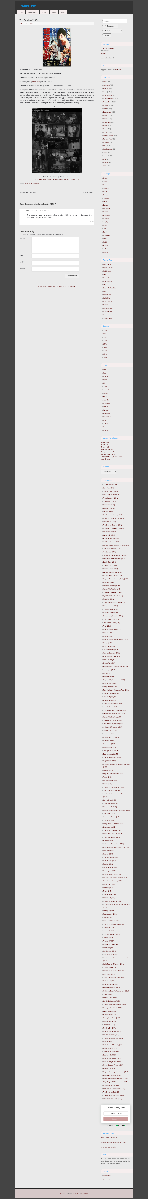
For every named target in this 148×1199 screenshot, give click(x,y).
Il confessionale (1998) (110, 780)
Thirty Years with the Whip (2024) (113, 977)
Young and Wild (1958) (110, 687)
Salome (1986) (107, 917)
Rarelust (27, 6)
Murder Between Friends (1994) (113, 1065)
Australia (106, 400)
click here (118, 70)
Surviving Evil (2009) (109, 871)
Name (22, 255)
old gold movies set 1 (108, 454)
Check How (42, 286)
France (105, 376)
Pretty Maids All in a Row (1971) (113, 824)
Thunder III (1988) (108, 931)
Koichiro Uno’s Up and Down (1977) (114, 971)
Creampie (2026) (108, 582)
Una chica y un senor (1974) (112, 1058)
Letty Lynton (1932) (109, 646)
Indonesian (106, 208)
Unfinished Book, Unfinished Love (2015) (116, 991)
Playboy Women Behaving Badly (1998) (115, 579)
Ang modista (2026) (109, 683)
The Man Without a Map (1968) (113, 1038)
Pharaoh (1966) (108, 636)
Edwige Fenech (108, 308)
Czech (105, 239)
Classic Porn (107, 102)
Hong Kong (106, 403)
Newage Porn (107, 139)
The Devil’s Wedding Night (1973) (113, 924)
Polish (105, 242)
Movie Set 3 (105, 447)
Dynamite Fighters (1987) (111, 612)
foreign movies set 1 (107, 449)
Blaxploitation (107, 301)
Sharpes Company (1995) (111, 693)
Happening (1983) (108, 676)
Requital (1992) (108, 864)
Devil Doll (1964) (108, 633)
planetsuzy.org (107, 1179)
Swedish (106, 198)
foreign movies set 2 (107, 452)
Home (21, 12)
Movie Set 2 (105, 444)
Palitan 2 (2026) (108, 887)
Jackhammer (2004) (109, 951)
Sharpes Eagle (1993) (110, 807)
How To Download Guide (109, 1137)
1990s (105, 337)
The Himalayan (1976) (110, 697)
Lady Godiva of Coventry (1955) (113, 1045)
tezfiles (103, 53)
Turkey (105, 423)
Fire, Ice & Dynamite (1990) (112, 1062)
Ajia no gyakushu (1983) (110, 984)
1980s (105, 340)
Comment (22, 239)
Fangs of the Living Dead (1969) (113, 834)
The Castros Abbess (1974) (111, 548)
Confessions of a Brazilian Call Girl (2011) (116, 847)
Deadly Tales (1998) (109, 562)
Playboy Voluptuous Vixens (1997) (114, 680)
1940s (105, 354)
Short (105, 152)
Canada (105, 407)
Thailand (106, 390)
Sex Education (107, 149)
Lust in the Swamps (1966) (111, 1001)
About (63, 12)
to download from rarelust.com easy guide (60, 286)
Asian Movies (105, 459)
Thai (104, 228)
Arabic (105, 225)
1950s (26, 183)
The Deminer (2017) (109, 552)
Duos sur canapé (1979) (110, 754)
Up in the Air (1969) (109, 508)
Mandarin (106, 218)
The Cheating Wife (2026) (111, 1092)
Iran (104, 420)
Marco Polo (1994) (109, 884)
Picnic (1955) (107, 891)
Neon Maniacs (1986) (110, 914)
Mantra (77, 1193)
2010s (105, 330)
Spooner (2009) (108, 854)
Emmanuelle (107, 295)
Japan (31, 183)
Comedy (105, 105)
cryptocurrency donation (108, 1147)
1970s (105, 344)
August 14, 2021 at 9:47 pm (39, 210)
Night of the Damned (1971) (111, 1031)
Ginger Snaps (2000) (109, 1011)
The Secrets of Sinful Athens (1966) (114, 1004)
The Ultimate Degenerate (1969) (113, 724)
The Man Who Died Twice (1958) (113, 1095)
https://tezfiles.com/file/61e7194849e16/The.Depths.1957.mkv (56, 179)
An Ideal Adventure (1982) (111, 542)
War (104, 159)
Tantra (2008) (107, 777)
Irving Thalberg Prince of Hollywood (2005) (116, 545)
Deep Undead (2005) (109, 660)
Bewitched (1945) (108, 948)
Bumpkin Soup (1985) (110, 1014)
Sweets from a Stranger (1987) (112, 720)
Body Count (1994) (109, 981)
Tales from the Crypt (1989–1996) (111, 457)
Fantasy (105, 119)
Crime (105, 109)
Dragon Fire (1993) (109, 663)
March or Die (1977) (109, 1028)
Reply (92, 222)
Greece (105, 410)
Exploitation (107, 264)
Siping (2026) (107, 994)
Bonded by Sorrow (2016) (111, 1085)
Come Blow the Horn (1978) (111, 1075)
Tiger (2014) (107, 626)
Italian (105, 191)
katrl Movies (107, 1175)
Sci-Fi (105, 146)
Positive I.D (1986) (109, 898)
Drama (105, 115)
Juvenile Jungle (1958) (110, 484)
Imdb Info (36, 82)
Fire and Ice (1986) (109, 1068)
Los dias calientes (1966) (111, 1035)
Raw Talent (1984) (109, 974)
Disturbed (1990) (108, 740)
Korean (105, 252)
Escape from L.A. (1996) (111, 737)
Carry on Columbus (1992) (111, 653)
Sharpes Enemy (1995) (110, 606)
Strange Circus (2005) (110, 730)
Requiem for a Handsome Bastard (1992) (116, 666)
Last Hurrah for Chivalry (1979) (112, 515)
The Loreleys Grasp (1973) (111, 623)
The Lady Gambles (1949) (111, 934)
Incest (105, 129)
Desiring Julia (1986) (109, 1055)
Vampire (105, 315)
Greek (105, 202)
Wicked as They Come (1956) (112, 1099)
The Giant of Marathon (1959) (112, 525)
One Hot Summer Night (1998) (112, 572)
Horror (105, 125)
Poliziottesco (107, 271)
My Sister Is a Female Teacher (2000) (115, 877)
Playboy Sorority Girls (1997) (112, 874)
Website (22, 268)
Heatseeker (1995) (109, 505)
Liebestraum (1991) (109, 827)
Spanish (105, 181)
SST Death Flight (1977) (110, 954)
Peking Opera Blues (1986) (111, 1018)
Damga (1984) (107, 1041)
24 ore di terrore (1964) (110, 867)
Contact (44, 12)
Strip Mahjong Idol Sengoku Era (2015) (115, 1082)
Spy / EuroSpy (107, 268)
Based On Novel (108, 278)
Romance (106, 142)
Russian (105, 245)
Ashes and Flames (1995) (111, 921)
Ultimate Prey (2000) (109, 861)
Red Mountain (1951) (109, 1021)
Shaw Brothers (107, 318)
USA (104, 369)
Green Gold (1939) (109, 535)
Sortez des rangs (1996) (110, 803)
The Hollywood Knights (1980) (112, 703)
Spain (105, 380)
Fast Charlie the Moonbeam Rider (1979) (116, 690)
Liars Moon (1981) (109, 488)
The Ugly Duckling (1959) (111, 619)
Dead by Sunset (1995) (110, 569)
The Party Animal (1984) (110, 857)
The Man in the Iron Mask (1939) (113, 787)
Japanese (36, 183)
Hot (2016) (106, 673)
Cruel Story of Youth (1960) (111, 495)
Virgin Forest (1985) (109, 761)
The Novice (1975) (109, 1024)
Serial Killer (106, 298)
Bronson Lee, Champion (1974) (113, 616)
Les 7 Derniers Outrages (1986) (113, 575)
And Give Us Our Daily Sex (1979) (114, 1088)
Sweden (105, 393)
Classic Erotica (108, 98)
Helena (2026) (107, 784)
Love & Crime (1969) (109, 800)
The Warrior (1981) (109, 927)
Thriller (105, 156)
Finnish (105, 212)
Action (105, 82)
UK (104, 383)
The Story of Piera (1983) (111, 1051)
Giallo (105, 274)
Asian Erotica (107, 95)
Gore (104, 284)
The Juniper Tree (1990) (28, 192)
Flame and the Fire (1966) (111, 538)
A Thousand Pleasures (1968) (112, 727)
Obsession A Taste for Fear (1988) (114, 713)
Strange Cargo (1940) (110, 998)
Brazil (105, 396)
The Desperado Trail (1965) (111, 790)
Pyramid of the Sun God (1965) (113, 596)
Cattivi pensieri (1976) (110, 1048)
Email (22, 262)
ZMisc (105, 166)
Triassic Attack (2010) (110, 565)
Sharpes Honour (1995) (110, 491)
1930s (105, 357)
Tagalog (105, 222)
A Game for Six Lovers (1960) (112, 901)
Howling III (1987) (108, 911)
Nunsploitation (107, 311)
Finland (105, 427)
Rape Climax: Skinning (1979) (112, 881)
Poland (105, 430)
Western (105, 162)
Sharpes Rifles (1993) (110, 894)
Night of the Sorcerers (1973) (112, 629)
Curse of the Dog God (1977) (112, 717)
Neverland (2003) (108, 770)
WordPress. (84, 1193)
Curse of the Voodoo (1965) (111, 589)
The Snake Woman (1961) (111, 837)
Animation (106, 88)
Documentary (107, 112)
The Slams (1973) (108, 734)
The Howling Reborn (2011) (111, 817)
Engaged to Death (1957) (111, 944)
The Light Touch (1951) (110, 750)
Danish (105, 205)
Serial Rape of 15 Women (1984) (113, 964)
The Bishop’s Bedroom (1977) (112, 830)
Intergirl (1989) (107, 643)
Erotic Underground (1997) (111, 987)
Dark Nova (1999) (108, 850)
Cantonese (106, 215)
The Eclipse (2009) (109, 670)
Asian (31, 23)
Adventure (106, 85)
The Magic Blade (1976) (110, 609)
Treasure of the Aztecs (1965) (112, 592)
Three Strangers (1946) (110, 498)
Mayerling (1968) (108, 599)
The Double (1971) (109, 813)
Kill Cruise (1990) (87, 192)
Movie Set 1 (105, 442)
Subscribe (116, 1119)
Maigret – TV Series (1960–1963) (113, 528)
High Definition (107, 281)
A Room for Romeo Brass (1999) (113, 844)
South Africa (107, 417)
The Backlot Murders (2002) (112, 757)
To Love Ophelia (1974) (110, 967)
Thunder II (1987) (108, 941)
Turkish (105, 249)
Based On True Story (110, 288)
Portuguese (106, 235)
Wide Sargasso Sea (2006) (111, 656)
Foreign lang (107, 122)
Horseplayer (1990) (109, 744)
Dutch (105, 232)
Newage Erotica (108, 135)
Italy (104, 373)
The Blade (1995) (108, 820)
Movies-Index (32, 12)
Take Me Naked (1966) (110, 707)
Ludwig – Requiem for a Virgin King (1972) (116, 810)
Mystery (105, 132)
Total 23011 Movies (107, 48)
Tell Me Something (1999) (111, 649)
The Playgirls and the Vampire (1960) (114, 710)
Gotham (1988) (108, 511)
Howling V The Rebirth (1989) (112, 1008)
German (105, 195)
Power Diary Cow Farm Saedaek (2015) (115, 1078)
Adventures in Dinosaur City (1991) (114, 559)
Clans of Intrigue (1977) (110, 700)
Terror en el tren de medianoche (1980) (115, 555)
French (105, 185)
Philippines (106, 413)
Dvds (105, 291)
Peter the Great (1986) (110, 532)
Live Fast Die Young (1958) (111, 585)
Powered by (110, 1125)
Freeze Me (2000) (108, 840)
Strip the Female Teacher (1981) (113, 774)
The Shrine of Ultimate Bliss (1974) (114, 602)
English (105, 178)
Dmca (54, 12)
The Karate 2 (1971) (109, 501)
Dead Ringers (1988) (109, 747)
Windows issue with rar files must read (113, 1142)
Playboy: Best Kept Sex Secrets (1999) (115, 1072)
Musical (105, 305)
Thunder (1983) (108, 937)
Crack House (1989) (109, 521)
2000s (105, 334)
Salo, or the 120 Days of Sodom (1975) (115, 639)
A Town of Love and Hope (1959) (113, 518)
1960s (105, 347)
